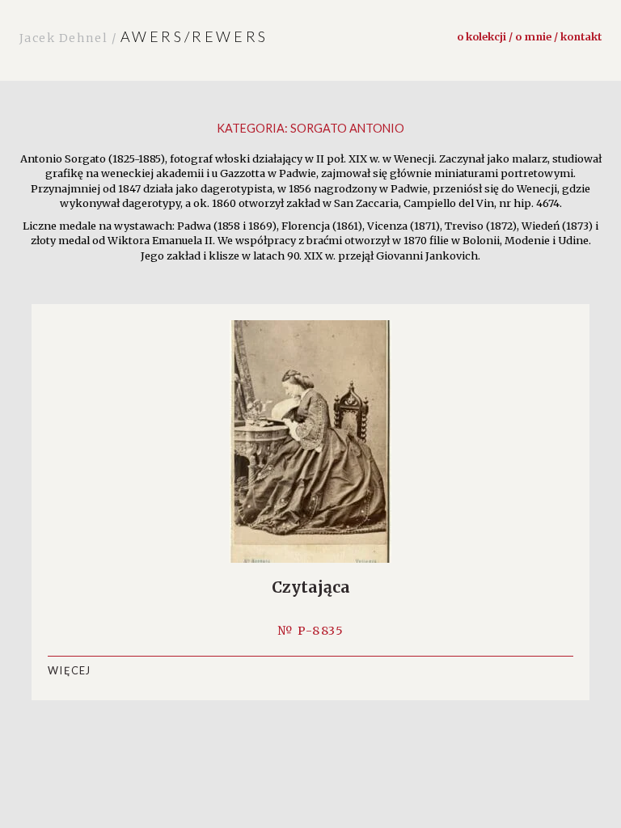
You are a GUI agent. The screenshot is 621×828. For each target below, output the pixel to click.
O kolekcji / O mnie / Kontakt (529, 36)
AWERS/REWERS (143, 36)
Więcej (69, 670)
